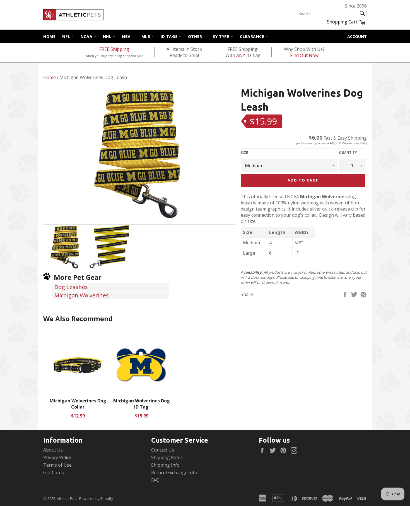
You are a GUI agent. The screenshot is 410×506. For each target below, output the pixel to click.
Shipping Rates (167, 457)
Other (196, 36)
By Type (222, 36)
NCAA (87, 36)
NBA (127, 36)
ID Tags (170, 36)
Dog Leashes (71, 287)
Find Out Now (304, 55)
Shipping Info (165, 465)
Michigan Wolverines (81, 295)
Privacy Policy (57, 457)
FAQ (155, 480)
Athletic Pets (67, 498)
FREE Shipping (114, 49)
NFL (66, 36)
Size (244, 153)
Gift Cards (53, 472)
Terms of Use (57, 465)
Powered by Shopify (96, 498)
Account (357, 36)
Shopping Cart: (347, 21)
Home (49, 36)
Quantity (348, 153)
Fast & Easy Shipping (338, 138)
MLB (146, 36)
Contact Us (162, 450)
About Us (53, 450)
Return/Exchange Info (174, 472)
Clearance (253, 36)
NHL (108, 36)
